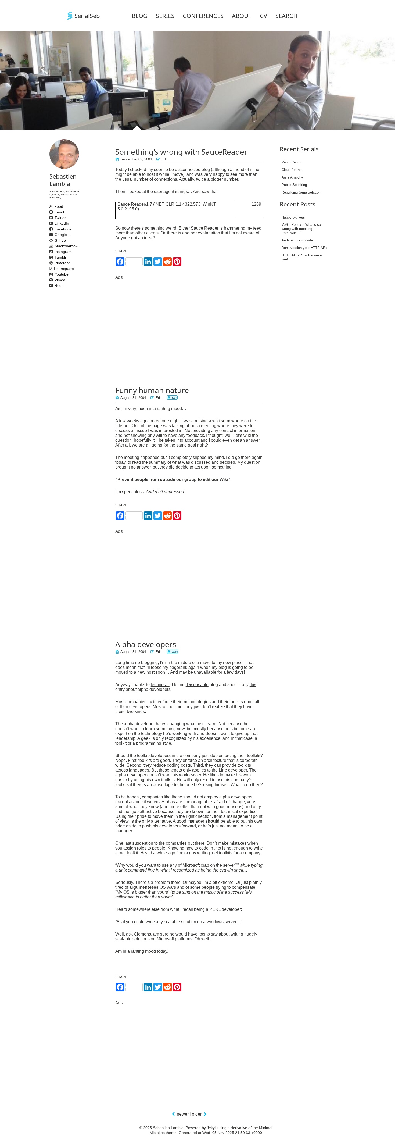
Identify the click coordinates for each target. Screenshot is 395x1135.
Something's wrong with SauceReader (181, 152)
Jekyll (211, 1128)
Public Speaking (294, 185)
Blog (140, 16)
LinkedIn (51, 223)
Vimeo (51, 280)
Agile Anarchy (292, 177)
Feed (51, 206)
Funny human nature (152, 390)
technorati (160, 684)
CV (263, 16)
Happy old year (293, 217)
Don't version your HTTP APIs (305, 248)
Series (165, 16)
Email (51, 212)
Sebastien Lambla (63, 180)
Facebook (51, 229)
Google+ (51, 235)
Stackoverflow (51, 246)
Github (51, 240)
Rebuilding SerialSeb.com (302, 192)
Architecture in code (297, 240)
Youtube (51, 274)
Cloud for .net (292, 170)
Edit (164, 159)
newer (183, 1114)
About (242, 16)
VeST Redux (291, 162)
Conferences (203, 16)
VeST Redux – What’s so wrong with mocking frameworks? (301, 229)
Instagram (51, 251)
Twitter (51, 218)
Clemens (142, 934)
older (197, 1114)
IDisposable (197, 684)
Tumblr (51, 257)
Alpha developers (145, 644)
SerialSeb (87, 16)
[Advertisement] (189, 326)
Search (286, 16)
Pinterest (51, 263)
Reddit (51, 285)
